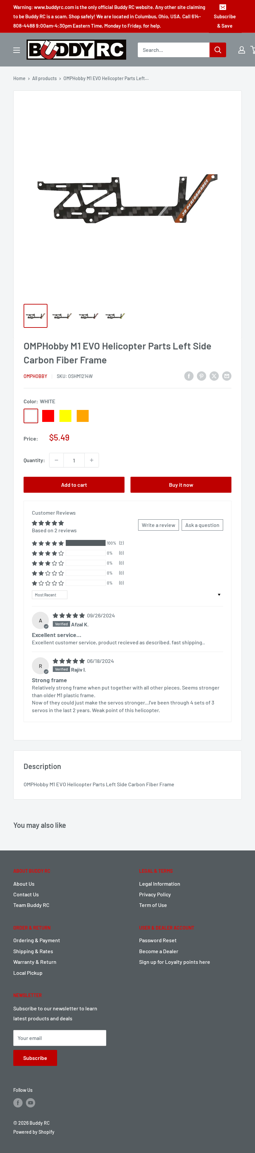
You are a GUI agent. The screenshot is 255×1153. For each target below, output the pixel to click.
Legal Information (159, 883)
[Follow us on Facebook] (18, 1102)
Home (19, 78)
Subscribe (35, 1058)
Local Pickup (27, 972)
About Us (24, 883)
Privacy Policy (155, 894)
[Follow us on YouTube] (30, 1102)
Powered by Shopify (33, 1132)
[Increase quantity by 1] (92, 460)
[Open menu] (16, 50)
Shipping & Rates (33, 951)
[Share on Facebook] (189, 376)
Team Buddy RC (31, 905)
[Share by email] (226, 376)
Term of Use (153, 905)
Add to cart (74, 484)
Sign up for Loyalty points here (174, 962)
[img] (69, 615)
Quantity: (34, 460)
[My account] (241, 50)
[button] (48, 543)
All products (44, 78)
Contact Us (26, 894)
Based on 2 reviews (54, 530)
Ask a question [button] (202, 525)
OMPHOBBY (35, 376)
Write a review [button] (158, 525)
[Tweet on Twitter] (214, 376)
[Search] (218, 50)
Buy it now (181, 484)
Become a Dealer (158, 951)
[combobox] (174, 50)
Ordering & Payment (36, 940)
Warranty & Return (34, 962)
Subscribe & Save (225, 21)
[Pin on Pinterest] (201, 376)
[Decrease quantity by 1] (56, 460)
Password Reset (158, 940)
